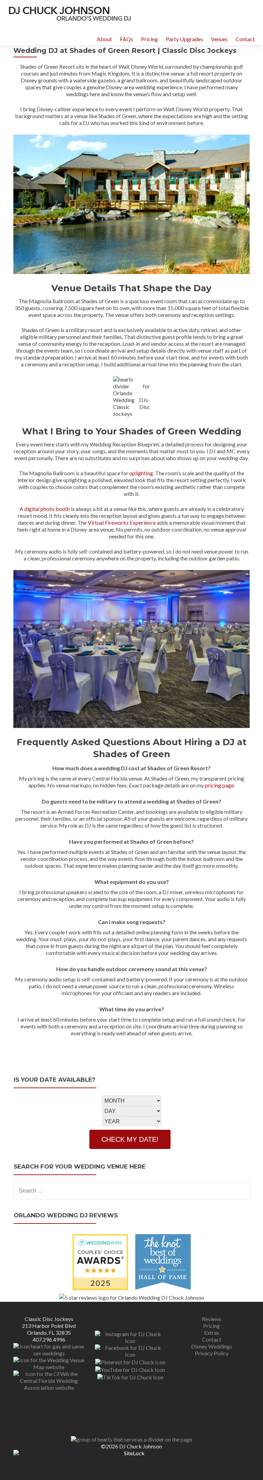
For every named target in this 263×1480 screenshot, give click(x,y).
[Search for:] (132, 1190)
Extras (211, 1332)
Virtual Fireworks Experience (122, 522)
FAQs (126, 39)
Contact (245, 39)
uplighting (141, 473)
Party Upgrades (184, 39)
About (104, 39)
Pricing (149, 39)
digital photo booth (47, 508)
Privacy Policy (211, 1353)
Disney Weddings (211, 1346)
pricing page (219, 785)
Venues (219, 39)
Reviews (211, 1319)
